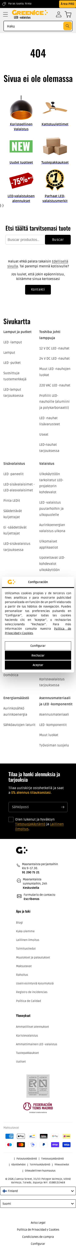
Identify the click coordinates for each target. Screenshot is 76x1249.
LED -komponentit (53, 725)
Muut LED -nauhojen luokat (55, 372)
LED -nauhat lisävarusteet (49, 421)
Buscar (58, 240)
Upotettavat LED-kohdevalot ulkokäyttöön (52, 564)
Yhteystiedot (61, 1164)
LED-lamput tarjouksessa (13, 392)
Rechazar (38, 655)
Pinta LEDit (11, 501)
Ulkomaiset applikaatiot (48, 544)
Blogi (19, 922)
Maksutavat (24, 966)
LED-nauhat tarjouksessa (49, 448)
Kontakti (38, 289)
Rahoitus (22, 975)
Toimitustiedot (26, 948)
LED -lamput (12, 342)
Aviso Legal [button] (38, 1223)
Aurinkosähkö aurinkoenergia (15, 711)
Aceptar (38, 665)
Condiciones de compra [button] (38, 1237)
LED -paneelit (13, 474)
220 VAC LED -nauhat (54, 385)
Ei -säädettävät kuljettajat (15, 530)
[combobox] (38, 26)
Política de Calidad (28, 1001)
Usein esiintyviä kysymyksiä (35, 983)
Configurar (37, 646)
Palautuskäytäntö (26, 1158)
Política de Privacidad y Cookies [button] (38, 1229)
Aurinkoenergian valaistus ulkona (52, 528)
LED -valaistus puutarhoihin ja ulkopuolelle (51, 508)
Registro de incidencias (32, 992)
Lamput (9, 353)
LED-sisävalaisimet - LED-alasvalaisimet (19, 487)
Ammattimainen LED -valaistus (36, 1044)
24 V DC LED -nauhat (54, 358)
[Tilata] (62, 807)
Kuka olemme (25, 931)
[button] (5, 14)
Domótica (10, 675)
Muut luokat (48, 735)
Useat (43, 434)
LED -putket (12, 363)
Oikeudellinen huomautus (40, 1170)
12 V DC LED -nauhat (54, 348)
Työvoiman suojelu (54, 745)
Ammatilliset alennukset (32, 1027)
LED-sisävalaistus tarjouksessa (16, 547)
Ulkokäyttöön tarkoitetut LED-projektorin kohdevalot (51, 483)
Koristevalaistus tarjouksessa (52, 682)
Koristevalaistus (27, 1035)
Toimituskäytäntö (40, 1164)
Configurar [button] (38, 1244)
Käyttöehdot (18, 1164)
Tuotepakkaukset (27, 1053)
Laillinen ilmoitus (27, 940)
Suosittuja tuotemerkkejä (14, 376)
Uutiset (21, 1061)
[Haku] (67, 26)
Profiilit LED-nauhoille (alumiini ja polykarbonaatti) (54, 402)
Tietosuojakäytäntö (30, 824)
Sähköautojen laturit (19, 725)
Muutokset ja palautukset (33, 957)
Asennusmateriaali (54, 714)
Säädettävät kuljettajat (12, 514)
